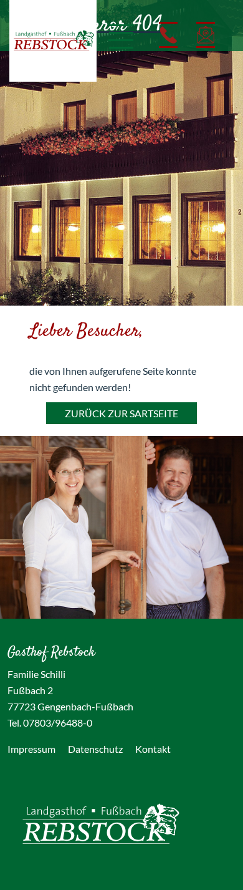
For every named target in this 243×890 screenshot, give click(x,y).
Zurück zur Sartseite (121, 413)
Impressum (31, 749)
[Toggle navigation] (115, 35)
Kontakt (153, 749)
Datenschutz (95, 749)
